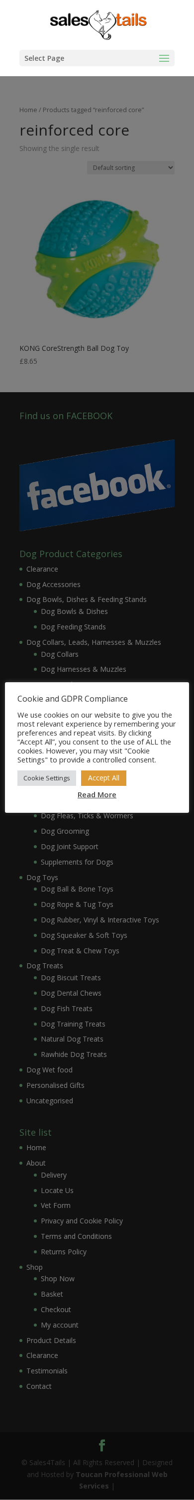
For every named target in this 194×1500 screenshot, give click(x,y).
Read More (97, 794)
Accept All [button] (103, 777)
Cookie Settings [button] (46, 777)
